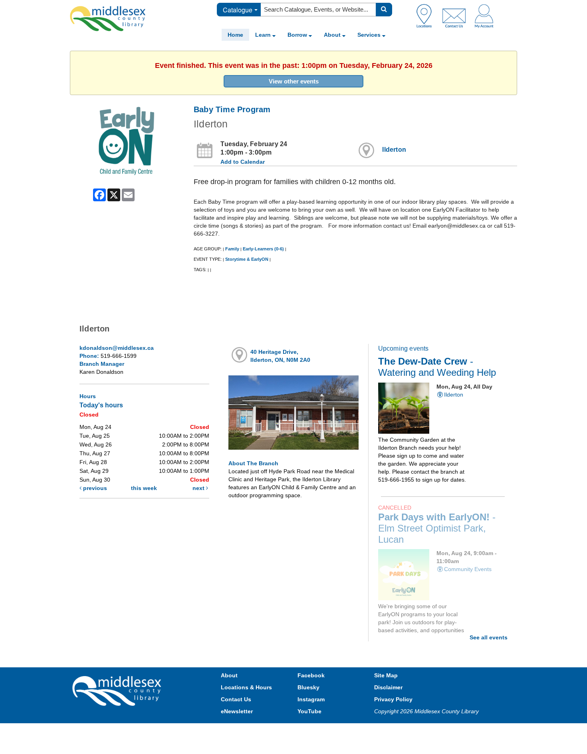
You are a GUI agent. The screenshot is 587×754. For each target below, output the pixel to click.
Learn (263, 35)
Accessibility (310, 731)
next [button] (199, 488)
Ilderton (394, 149)
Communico (346, 731)
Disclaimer (388, 687)
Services (369, 35)
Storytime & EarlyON (246, 259)
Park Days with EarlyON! (437, 528)
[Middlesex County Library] (118, 690)
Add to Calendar (242, 162)
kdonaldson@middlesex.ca (116, 348)
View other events (294, 81)
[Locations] (427, 15)
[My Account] (484, 15)
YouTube (309, 711)
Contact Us (236, 699)
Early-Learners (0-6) (263, 248)
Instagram (311, 699)
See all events (489, 637)
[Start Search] (384, 9)
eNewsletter (237, 711)
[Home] (108, 18)
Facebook (311, 675)
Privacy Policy (393, 699)
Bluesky (308, 687)
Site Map (386, 675)
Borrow (298, 35)
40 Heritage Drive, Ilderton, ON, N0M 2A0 (280, 356)
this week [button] (144, 488)
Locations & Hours (246, 687)
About (333, 35)
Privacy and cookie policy (258, 731)
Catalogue (237, 9)
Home (235, 35)
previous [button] (94, 488)
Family (232, 248)
